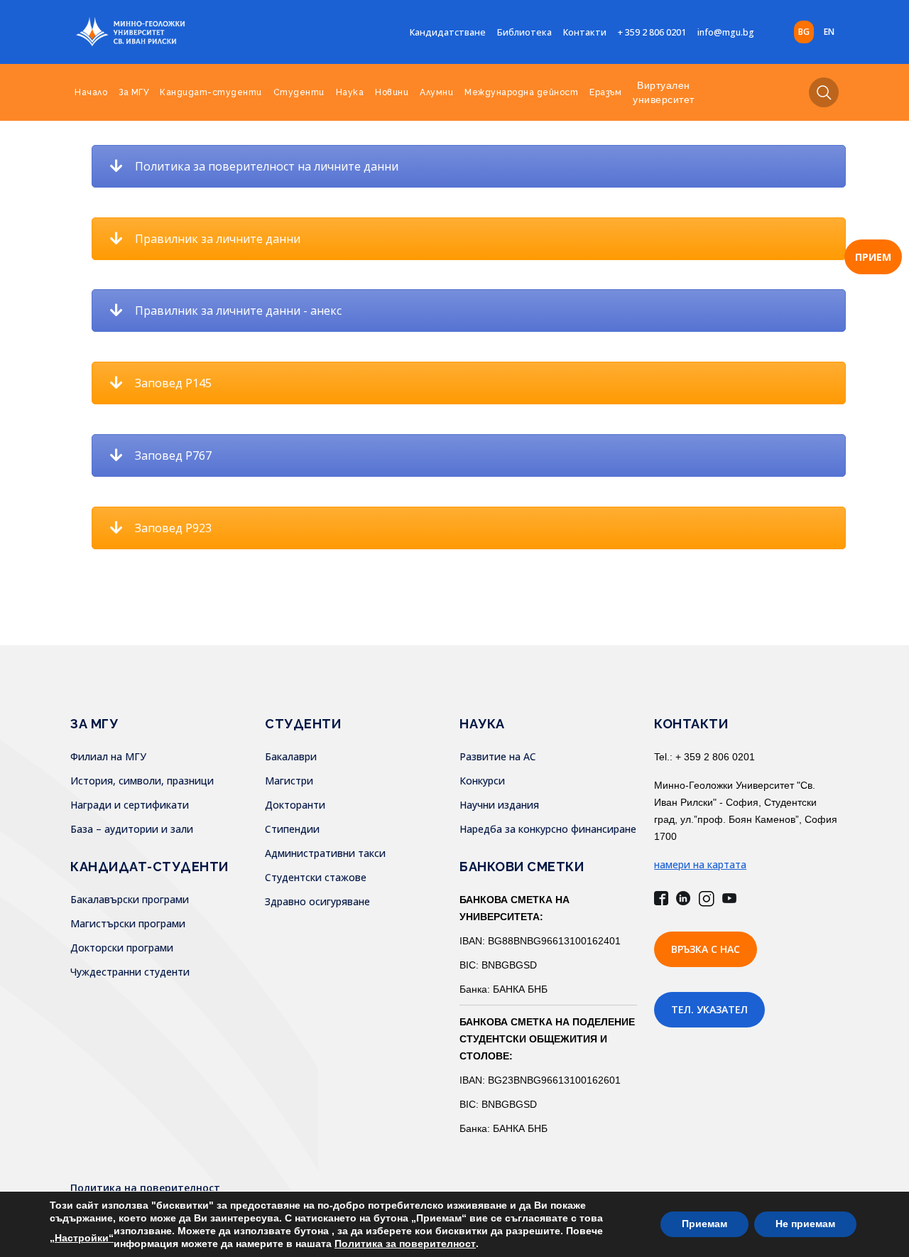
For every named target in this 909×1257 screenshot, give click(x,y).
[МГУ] (166, 32)
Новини (391, 92)
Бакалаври (291, 756)
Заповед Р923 (173, 528)
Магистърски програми (127, 923)
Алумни (436, 92)
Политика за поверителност (405, 1243)
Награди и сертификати (129, 804)
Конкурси (482, 780)
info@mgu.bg (725, 32)
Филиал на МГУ (108, 756)
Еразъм (605, 92)
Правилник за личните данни (217, 239)
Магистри (289, 780)
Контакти (584, 32)
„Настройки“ (82, 1237)
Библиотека (524, 32)
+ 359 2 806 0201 (652, 32)
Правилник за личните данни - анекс (238, 310)
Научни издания (499, 804)
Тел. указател (709, 1009)
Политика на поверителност (145, 1187)
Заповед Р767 (173, 455)
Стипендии (292, 829)
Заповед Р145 (173, 383)
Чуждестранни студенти (130, 971)
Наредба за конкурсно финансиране (547, 829)
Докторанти (295, 804)
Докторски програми (121, 947)
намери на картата (700, 864)
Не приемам (805, 1224)
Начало (91, 92)
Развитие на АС (497, 756)
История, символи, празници (142, 780)
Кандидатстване (448, 32)
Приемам (704, 1224)
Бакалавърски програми (129, 899)
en (829, 32)
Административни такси (325, 853)
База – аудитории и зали (131, 829)
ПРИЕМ (873, 257)
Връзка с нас (705, 949)
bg (804, 32)
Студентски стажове (315, 877)
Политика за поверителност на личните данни (266, 166)
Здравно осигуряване (317, 901)
